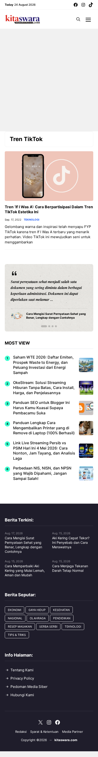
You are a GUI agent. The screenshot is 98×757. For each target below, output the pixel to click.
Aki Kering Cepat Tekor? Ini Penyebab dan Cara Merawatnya (70, 542)
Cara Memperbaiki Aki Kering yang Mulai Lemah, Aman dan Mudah (25, 570)
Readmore (21, 297)
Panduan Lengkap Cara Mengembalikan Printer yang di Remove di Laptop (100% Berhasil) (44, 427)
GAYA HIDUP (37, 610)
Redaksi (21, 731)
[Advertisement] (49, 80)
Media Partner (72, 731)
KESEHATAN (61, 610)
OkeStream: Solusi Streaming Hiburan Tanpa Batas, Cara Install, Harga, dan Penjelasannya (44, 387)
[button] (78, 19)
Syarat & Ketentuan (44, 731)
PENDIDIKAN (61, 618)
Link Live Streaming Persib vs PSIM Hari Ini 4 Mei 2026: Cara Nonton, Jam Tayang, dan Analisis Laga (44, 450)
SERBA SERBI (48, 626)
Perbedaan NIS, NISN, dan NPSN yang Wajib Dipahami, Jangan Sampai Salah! (42, 473)
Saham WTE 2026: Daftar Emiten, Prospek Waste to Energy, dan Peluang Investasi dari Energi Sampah (43, 365)
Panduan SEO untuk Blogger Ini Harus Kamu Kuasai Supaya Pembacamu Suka (41, 407)
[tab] (44, 326)
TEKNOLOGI (31, 219)
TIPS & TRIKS (17, 635)
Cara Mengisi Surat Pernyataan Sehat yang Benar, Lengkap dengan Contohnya (23, 545)
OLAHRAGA (38, 618)
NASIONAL (15, 618)
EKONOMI (14, 610)
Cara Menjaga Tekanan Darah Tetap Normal (70, 568)
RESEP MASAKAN (20, 626)
